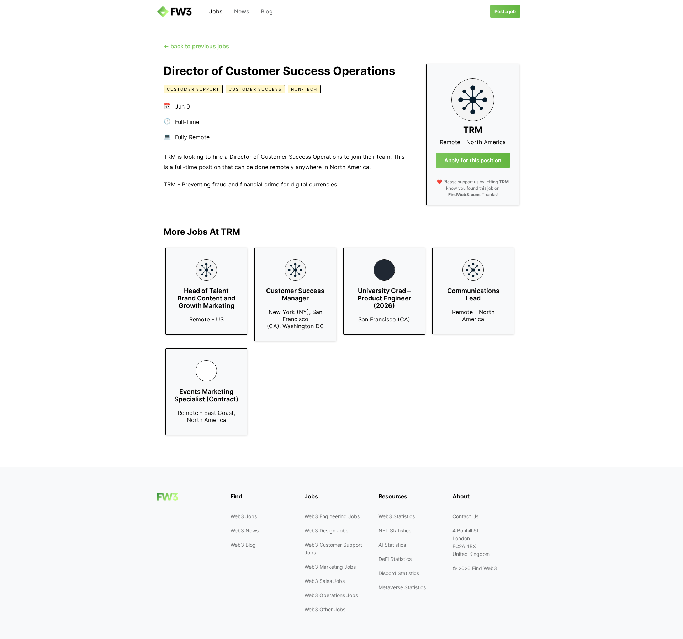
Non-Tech (304, 89)
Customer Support (193, 89)
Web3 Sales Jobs (325, 581)
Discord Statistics (398, 573)
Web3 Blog (243, 545)
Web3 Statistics (396, 516)
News (241, 11)
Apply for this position (472, 160)
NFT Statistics (394, 530)
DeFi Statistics (395, 559)
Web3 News (245, 530)
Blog (267, 11)
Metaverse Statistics (402, 587)
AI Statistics (392, 545)
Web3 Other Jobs (325, 609)
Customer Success (255, 89)
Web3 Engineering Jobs (332, 516)
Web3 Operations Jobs (331, 595)
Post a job (505, 11)
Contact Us (465, 516)
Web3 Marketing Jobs (330, 567)
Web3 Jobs (244, 516)
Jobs (216, 11)
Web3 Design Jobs (326, 530)
